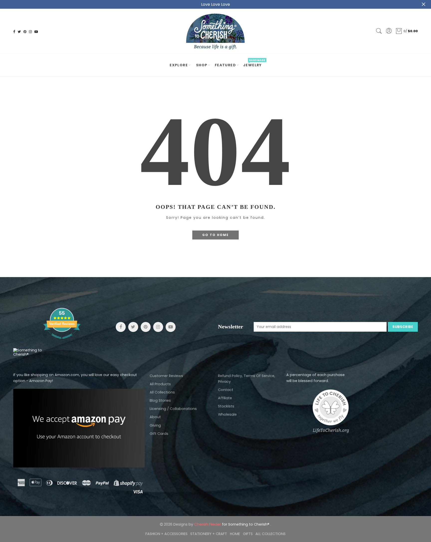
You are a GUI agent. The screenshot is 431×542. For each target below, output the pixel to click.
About (155, 416)
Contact (225, 389)
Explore (179, 65)
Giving (155, 425)
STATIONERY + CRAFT (208, 533)
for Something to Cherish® (232, 524)
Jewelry (254, 63)
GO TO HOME (215, 235)
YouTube (171, 327)
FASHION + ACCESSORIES (166, 533)
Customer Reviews (166, 375)
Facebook (121, 327)
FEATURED (225, 65)
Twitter (133, 327)
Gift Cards (159, 433)
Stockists (226, 406)
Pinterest (146, 327)
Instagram (158, 327)
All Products (160, 384)
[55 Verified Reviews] (62, 341)
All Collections (162, 392)
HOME (235, 533)
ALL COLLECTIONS (270, 533)
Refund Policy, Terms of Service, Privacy (246, 378)
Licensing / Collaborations (173, 408)
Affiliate (225, 397)
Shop (202, 65)
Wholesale (227, 414)
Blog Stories (160, 400)
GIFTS (248, 533)
